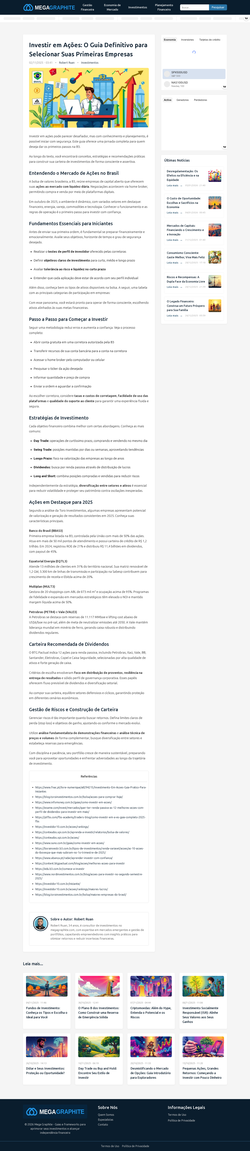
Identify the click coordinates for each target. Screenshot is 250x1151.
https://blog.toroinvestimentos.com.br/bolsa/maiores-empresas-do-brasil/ (80, 894)
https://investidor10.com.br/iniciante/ (57, 883)
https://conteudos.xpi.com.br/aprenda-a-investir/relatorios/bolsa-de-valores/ (82, 832)
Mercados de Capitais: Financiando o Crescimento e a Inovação (185, 230)
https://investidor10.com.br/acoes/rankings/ (62, 826)
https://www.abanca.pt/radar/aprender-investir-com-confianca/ (74, 858)
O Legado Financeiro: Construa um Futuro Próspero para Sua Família (186, 306)
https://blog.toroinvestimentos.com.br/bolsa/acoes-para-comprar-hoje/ (79, 797)
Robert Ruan (66, 62)
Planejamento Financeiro (164, 7)
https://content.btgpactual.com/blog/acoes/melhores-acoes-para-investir (80, 863)
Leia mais (175, 185)
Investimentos (137, 7)
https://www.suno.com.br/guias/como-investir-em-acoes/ (69, 843)
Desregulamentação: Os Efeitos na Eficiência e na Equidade (183, 176)
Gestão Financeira (87, 7)
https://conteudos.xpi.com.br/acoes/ (57, 837)
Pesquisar (218, 7)
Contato (103, 1124)
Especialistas (105, 1119)
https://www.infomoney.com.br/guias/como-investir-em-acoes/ (73, 802)
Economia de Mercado (112, 7)
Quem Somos (106, 1114)
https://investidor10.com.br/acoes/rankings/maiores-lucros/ (71, 889)
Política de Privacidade (181, 1120)
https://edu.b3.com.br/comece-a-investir (60, 869)
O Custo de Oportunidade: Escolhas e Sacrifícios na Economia (184, 203)
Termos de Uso (177, 1114)
